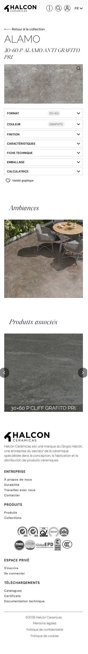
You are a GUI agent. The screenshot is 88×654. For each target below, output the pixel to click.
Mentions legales (44, 623)
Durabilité (11, 485)
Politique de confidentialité (44, 629)
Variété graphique (22, 180)
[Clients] (67, 8)
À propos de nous (18, 479)
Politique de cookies (45, 636)
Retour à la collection (28, 29)
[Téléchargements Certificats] (43, 539)
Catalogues (13, 591)
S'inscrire (11, 568)
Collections (13, 518)
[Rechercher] (58, 8)
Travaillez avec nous (20, 490)
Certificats (12, 596)
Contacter (12, 495)
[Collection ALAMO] (43, 259)
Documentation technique (24, 601)
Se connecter (14, 573)
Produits (10, 512)
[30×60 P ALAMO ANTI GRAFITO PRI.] (43, 84)
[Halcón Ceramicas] (20, 8)
